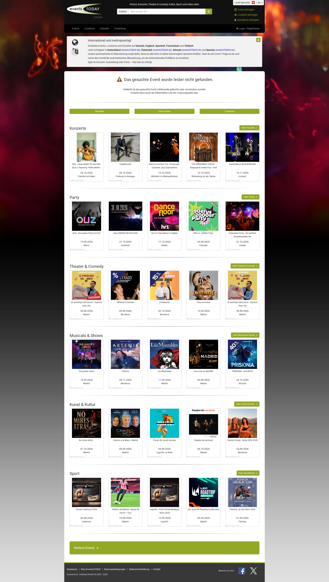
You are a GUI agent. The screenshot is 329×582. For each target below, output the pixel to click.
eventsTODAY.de (130, 50)
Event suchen (164, 111)
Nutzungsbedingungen (114, 569)
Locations (89, 28)
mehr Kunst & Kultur (246, 404)
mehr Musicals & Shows (244, 335)
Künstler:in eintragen (247, 20)
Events (75, 28)
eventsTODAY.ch (191, 50)
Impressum (72, 569)
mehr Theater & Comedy (244, 266)
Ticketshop (120, 28)
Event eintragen (245, 9)
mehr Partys (249, 197)
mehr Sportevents (247, 473)
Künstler (104, 28)
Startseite (99, 111)
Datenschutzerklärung (139, 569)
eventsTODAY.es (225, 50)
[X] (253, 570)
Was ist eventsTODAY (91, 569)
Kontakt (156, 569)
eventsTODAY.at (162, 50)
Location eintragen (247, 14)
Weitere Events (85, 548)
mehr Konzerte (248, 128)
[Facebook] (242, 570)
